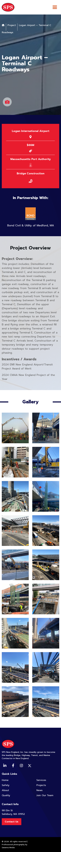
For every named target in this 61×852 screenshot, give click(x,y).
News (39, 790)
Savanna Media (8, 847)
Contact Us (11, 821)
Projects (41, 785)
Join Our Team (44, 795)
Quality (6, 795)
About (5, 790)
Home (5, 780)
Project (12, 25)
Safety (5, 785)
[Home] (3, 25)
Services (41, 780)
